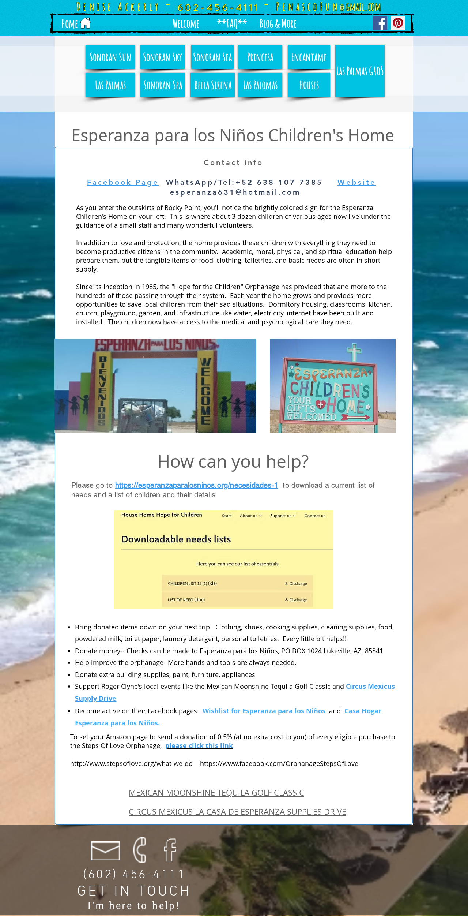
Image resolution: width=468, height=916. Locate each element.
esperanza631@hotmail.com (235, 192)
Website (356, 182)
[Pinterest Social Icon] (398, 23)
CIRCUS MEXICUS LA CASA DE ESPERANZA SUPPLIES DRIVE (237, 811)
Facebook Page (123, 182)
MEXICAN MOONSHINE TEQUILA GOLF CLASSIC (216, 792)
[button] (186, 23)
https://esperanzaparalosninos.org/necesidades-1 (196, 485)
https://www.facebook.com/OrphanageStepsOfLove (279, 763)
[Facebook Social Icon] (380, 23)
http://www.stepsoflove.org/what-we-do (131, 763)
